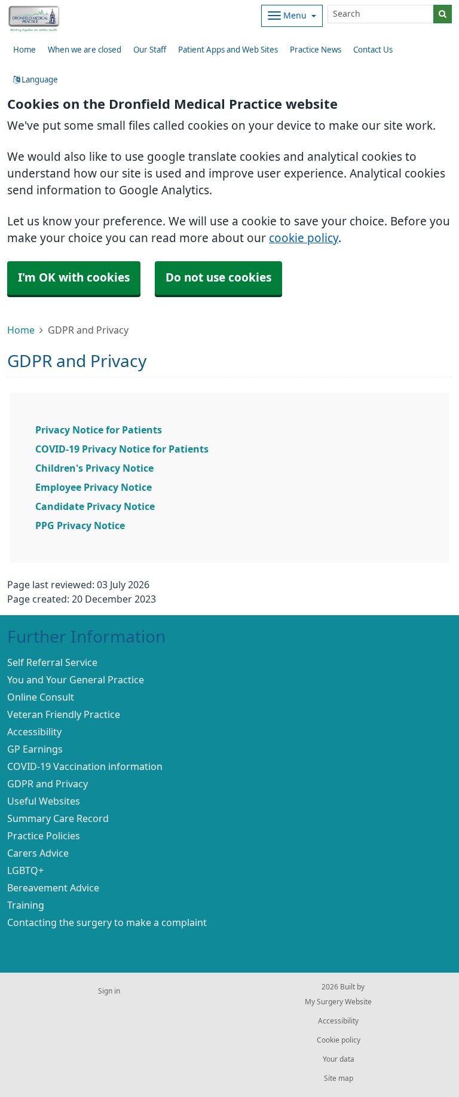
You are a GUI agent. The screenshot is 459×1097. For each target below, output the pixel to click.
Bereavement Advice (53, 888)
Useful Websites (43, 801)
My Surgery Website (338, 1002)
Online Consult (40, 697)
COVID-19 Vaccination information (85, 766)
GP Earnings (35, 749)
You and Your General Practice (75, 680)
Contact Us (373, 50)
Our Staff (149, 50)
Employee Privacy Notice (93, 487)
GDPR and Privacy (47, 784)
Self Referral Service (52, 662)
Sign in (109, 991)
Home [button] (24, 50)
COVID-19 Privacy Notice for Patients (122, 449)
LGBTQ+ (25, 870)
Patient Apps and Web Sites (228, 50)
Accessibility (34, 732)
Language (39, 80)
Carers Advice (38, 853)
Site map (338, 1078)
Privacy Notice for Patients (98, 430)
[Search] (442, 14)
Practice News (315, 50)
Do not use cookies (218, 277)
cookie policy (303, 238)
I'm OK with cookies (74, 277)
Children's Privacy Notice (94, 468)
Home (21, 330)
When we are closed (84, 50)
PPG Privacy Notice (80, 525)
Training (25, 905)
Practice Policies (43, 836)
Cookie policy (338, 1040)
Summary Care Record (58, 818)
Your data (338, 1059)
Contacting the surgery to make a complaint (107, 922)
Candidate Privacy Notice (95, 506)
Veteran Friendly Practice (63, 714)
